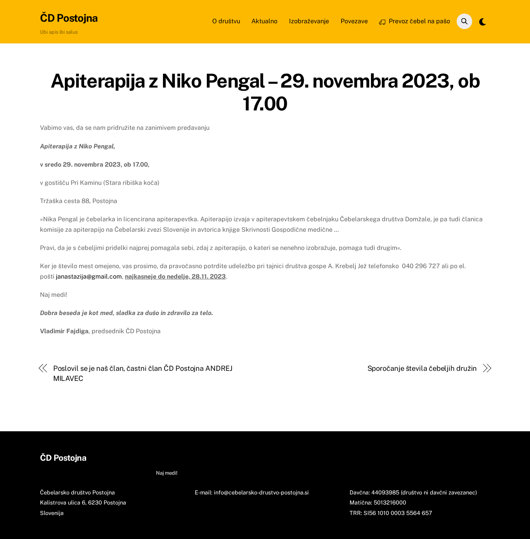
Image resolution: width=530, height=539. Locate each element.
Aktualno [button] (199, 457)
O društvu (226, 21)
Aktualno (264, 21)
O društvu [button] (169, 457)
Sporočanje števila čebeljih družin (422, 368)
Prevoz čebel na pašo (418, 21)
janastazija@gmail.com (89, 276)
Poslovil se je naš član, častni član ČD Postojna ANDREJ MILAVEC (142, 373)
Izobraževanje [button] (235, 457)
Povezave (354, 21)
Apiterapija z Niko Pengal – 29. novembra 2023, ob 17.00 (265, 92)
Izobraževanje (309, 21)
